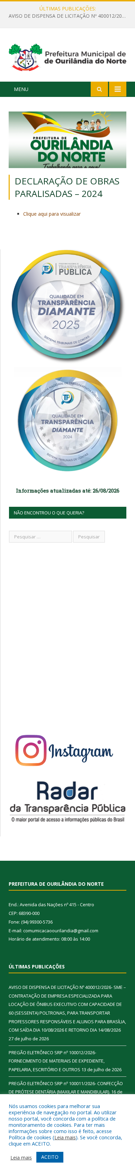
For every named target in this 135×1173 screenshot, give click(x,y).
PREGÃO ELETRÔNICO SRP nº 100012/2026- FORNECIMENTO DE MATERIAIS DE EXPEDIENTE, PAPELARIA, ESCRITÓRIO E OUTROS (69, 16)
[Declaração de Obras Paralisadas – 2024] (67, 140)
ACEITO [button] (49, 1157)
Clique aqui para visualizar (52, 213)
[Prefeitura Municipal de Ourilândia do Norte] (67, 56)
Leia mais (65, 1137)
